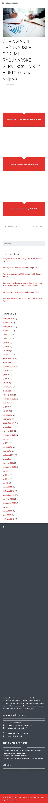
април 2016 (7, 487)
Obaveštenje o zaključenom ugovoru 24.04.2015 (24, 119)
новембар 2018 (9, 391)
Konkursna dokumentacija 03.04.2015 (24, 209)
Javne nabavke (9, 85)
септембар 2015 (9, 503)
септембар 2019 (9, 367)
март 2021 (7, 339)
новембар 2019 (9, 363)
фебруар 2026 (8, 319)
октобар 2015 (8, 499)
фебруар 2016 (8, 491)
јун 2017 (6, 443)
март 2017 (7, 451)
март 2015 (7, 515)
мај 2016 (6, 483)
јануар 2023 (7, 331)
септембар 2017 (9, 435)
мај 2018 (6, 411)
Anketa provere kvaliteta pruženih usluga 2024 (21, 292)
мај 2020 (6, 351)
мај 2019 (6, 383)
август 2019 (8, 371)
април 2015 (7, 511)
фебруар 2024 (8, 327)
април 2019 (7, 387)
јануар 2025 (7, 323)
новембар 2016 (9, 459)
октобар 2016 (8, 463)
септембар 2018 (9, 399)
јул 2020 (6, 343)
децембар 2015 (9, 495)
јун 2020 (6, 347)
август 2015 (8, 507)
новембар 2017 (9, 427)
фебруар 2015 (8, 519)
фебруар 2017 (8, 455)
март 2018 (7, 419)
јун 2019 (6, 379)
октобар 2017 (8, 431)
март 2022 (7, 335)
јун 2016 (6, 479)
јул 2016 (6, 475)
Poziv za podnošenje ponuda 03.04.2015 (24, 164)
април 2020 (7, 355)
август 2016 (8, 471)
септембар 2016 (9, 467)
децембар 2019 (9, 359)
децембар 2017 (9, 423)
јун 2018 (6, 407)
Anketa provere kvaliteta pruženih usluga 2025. (21, 268)
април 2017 (7, 447)
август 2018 (8, 403)
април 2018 (7, 415)
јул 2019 (6, 375)
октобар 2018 (8, 395)
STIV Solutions (12, 800)
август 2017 (8, 439)
